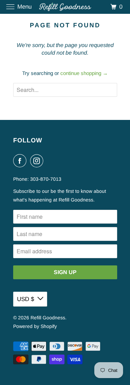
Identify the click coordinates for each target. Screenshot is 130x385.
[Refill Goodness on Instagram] (38, 160)
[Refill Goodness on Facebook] (21, 160)
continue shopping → (84, 73)
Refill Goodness (48, 317)
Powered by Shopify (35, 326)
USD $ (25, 299)
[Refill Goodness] (65, 6)
